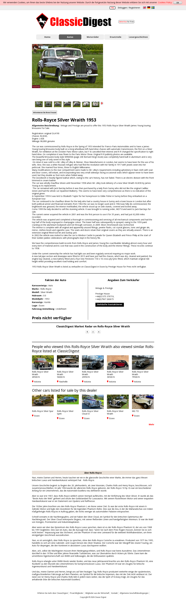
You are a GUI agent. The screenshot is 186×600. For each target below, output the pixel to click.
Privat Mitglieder (76, 593)
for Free (126, 21)
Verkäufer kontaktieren (109, 304)
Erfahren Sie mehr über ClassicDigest (52, 593)
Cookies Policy (165, 2)
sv (153, 7)
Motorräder (93, 37)
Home (47, 37)
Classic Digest (73, 21)
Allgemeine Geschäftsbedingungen (134, 593)
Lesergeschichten (138, 37)
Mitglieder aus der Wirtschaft (97, 593)
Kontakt (114, 593)
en (144, 7)
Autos (70, 37)
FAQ (112, 8)
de (148, 7)
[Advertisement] (131, 70)
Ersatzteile (115, 37)
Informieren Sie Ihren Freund (44, 112)
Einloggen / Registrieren (129, 7)
